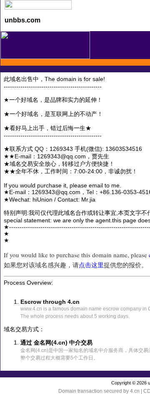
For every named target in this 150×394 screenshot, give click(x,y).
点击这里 (91, 265)
